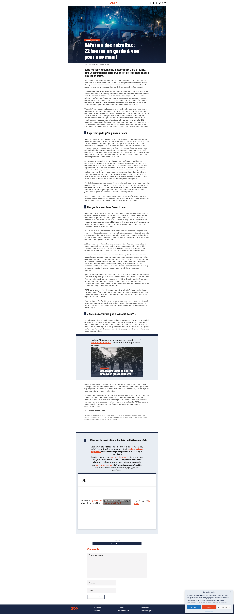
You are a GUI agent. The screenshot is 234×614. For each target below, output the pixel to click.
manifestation (100, 64)
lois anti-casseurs (96, 257)
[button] (230, 592)
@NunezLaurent (97, 500)
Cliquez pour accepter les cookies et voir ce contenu (117, 502)
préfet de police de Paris (104, 465)
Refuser (209, 607)
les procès (132, 268)
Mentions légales (209, 611)
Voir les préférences (224, 607)
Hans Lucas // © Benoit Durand (101, 415)
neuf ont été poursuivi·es (119, 457)
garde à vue (91, 64)
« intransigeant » (142, 126)
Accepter (194, 607)
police (107, 64)
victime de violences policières (101, 342)
